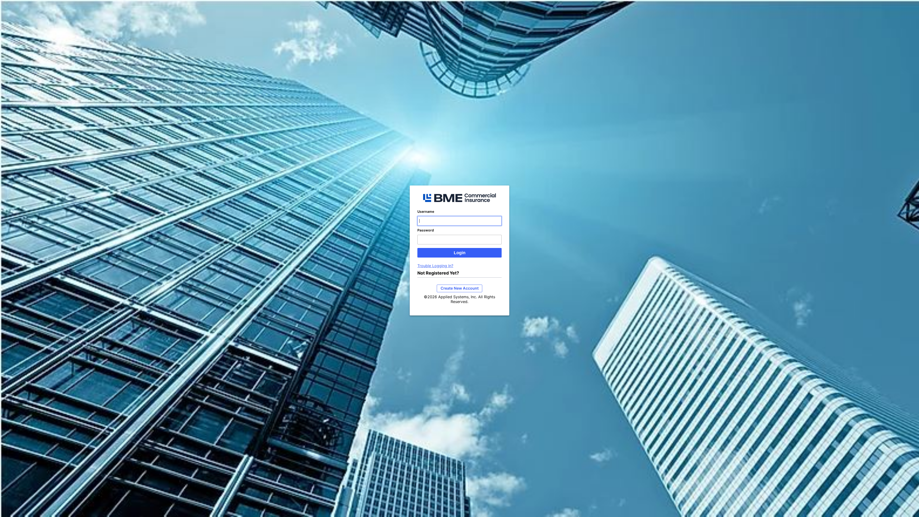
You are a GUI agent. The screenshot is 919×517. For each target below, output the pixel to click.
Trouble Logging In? (435, 265)
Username (425, 211)
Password (425, 230)
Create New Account (460, 288)
